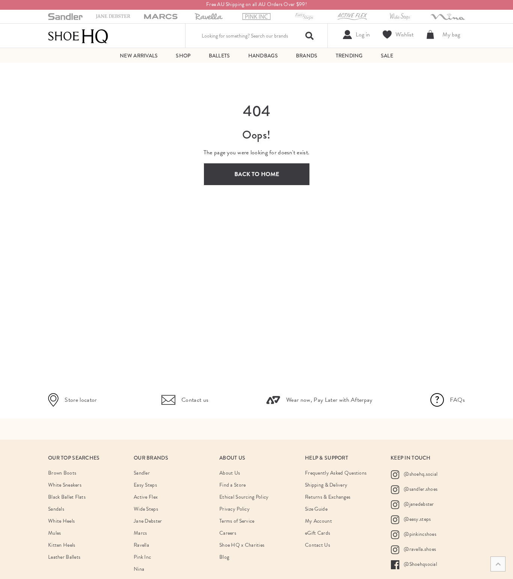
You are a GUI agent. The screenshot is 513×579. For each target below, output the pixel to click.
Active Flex (146, 497)
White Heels (61, 521)
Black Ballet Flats (67, 497)
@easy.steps (417, 519)
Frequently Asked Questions (336, 473)
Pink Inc (142, 557)
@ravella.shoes (419, 549)
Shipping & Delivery (326, 485)
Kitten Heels (61, 545)
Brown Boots (62, 473)
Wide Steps (146, 509)
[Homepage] (78, 35)
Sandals (56, 509)
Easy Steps (145, 485)
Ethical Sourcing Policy (244, 497)
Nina (139, 569)
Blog (224, 557)
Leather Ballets (64, 557)
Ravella (141, 545)
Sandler (142, 473)
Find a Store (232, 485)
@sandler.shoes (420, 489)
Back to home (256, 174)
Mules (54, 533)
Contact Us (317, 545)
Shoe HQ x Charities (241, 545)
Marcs (140, 533)
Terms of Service (236, 521)
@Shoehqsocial (420, 564)
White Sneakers (64, 485)
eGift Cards (317, 533)
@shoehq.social (420, 474)
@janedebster (418, 504)
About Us (229, 473)
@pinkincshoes (419, 534)
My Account (318, 521)
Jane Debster (148, 521)
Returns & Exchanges (327, 497)
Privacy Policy (234, 509)
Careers (227, 533)
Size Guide (316, 509)
